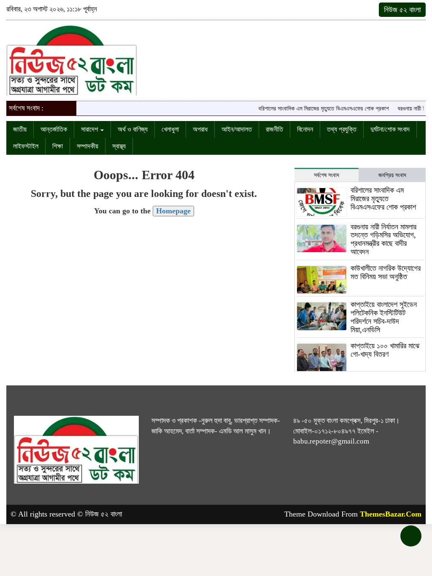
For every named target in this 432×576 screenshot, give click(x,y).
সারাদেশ (90, 129)
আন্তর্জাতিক (53, 129)
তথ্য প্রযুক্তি (341, 129)
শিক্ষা (57, 146)
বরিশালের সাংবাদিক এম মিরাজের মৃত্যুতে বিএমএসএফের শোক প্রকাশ (318, 108)
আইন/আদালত (236, 129)
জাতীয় (20, 129)
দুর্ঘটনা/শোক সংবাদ (390, 129)
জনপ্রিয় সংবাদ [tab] (392, 175)
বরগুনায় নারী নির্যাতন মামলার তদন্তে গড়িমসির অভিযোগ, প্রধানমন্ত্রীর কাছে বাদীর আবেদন (383, 239)
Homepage (173, 211)
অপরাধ (200, 129)
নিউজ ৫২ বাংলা (402, 9)
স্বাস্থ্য (119, 146)
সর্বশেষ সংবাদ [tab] (326, 175)
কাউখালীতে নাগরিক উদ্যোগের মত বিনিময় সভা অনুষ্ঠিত (386, 272)
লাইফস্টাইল (25, 146)
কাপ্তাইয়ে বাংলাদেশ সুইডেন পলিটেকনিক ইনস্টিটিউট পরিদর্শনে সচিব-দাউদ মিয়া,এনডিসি (384, 317)
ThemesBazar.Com (390, 514)
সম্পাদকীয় (87, 146)
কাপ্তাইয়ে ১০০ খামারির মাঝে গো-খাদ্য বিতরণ (385, 350)
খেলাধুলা (170, 129)
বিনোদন (305, 129)
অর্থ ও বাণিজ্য (133, 129)
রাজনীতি (274, 129)
